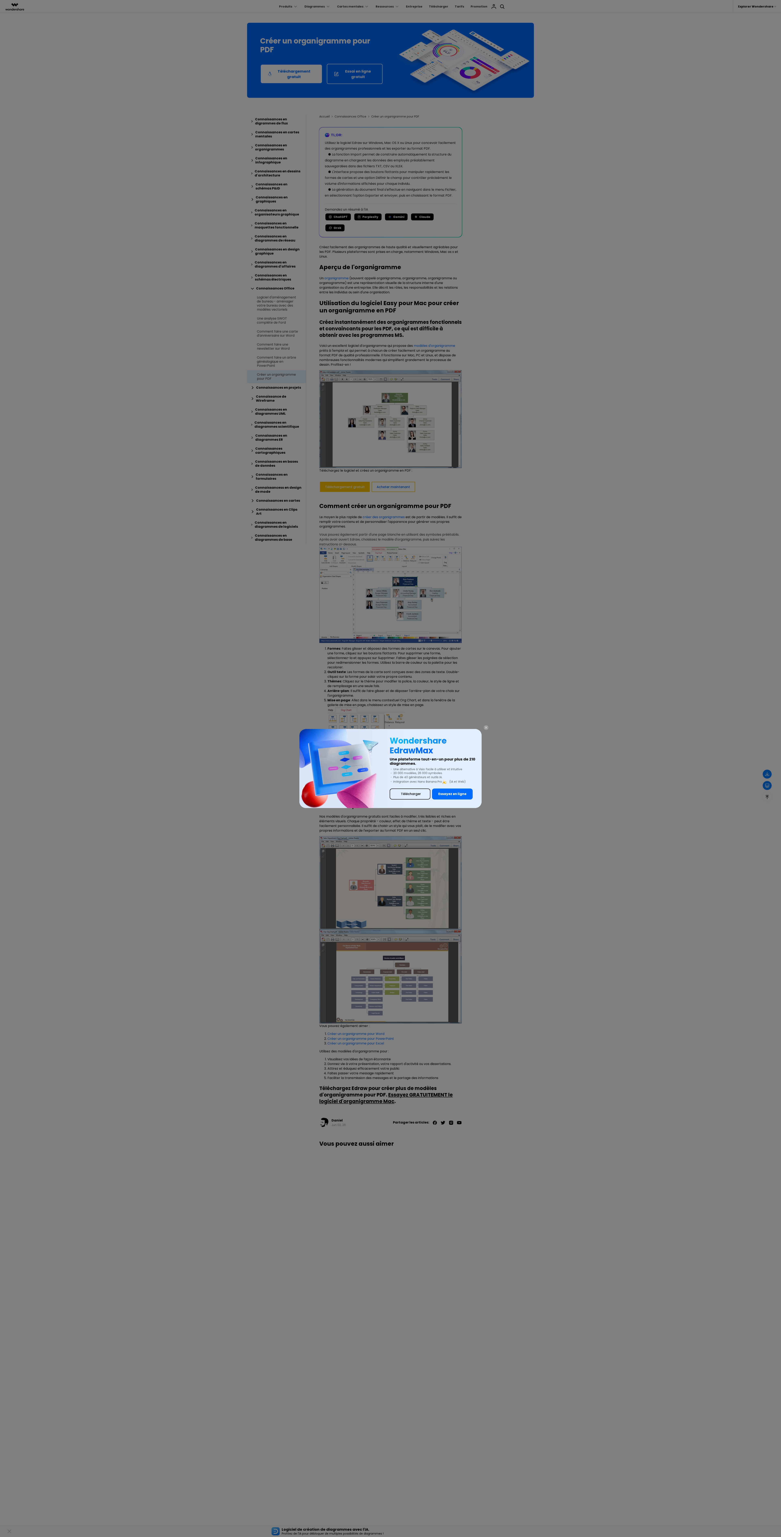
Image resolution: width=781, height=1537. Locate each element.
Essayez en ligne (452, 794)
